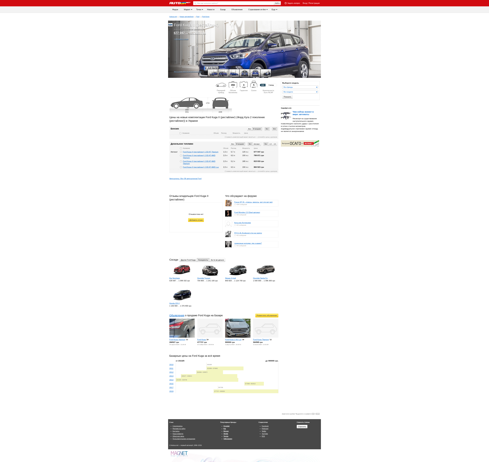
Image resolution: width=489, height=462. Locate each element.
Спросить (302, 427)
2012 (171, 372)
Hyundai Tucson (203, 278)
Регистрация (314, 3)
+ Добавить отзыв (181, 39)
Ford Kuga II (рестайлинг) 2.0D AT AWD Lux (201, 167)
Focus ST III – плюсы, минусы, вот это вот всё (253, 202)
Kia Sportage (174, 278)
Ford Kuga (201, 340)
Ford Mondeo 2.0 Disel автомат (247, 212)
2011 (171, 368)
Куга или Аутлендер (242, 223)
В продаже (257, 129)
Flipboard (265, 429)
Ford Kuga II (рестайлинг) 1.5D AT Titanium (200, 152)
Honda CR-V (174, 303)
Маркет (187, 9)
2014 (171, 380)
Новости (210, 9)
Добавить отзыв (195, 220)
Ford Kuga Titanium (177, 340)
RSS (263, 436)
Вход (305, 3)
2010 (171, 365)
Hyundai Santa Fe (260, 278)
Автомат (257, 144)
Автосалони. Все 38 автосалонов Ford (187, 72)
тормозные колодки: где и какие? (248, 243)
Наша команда (178, 434)
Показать (287, 97)
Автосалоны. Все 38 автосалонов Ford (185, 179)
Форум (175, 9)
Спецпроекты (177, 426)
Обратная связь (178, 436)
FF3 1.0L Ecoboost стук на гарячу (248, 233)
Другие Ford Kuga (188, 260)
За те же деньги (217, 260)
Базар (223, 9)
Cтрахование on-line (257, 9)
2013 (171, 376)
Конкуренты (203, 260)
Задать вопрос (293, 3)
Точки (198, 9)
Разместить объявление (267, 315)
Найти (277, 3)
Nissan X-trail (230, 278)
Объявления (236, 9)
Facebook (265, 426)
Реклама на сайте (179, 429)
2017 (171, 387)
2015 (171, 384)
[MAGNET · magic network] (179, 454)
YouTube (265, 434)
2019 (171, 391)
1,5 (270, 144)
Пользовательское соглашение (184, 439)
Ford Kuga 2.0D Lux (233, 340)
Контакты (176, 431)
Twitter (264, 431)
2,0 (275, 144)
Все (274, 129)
